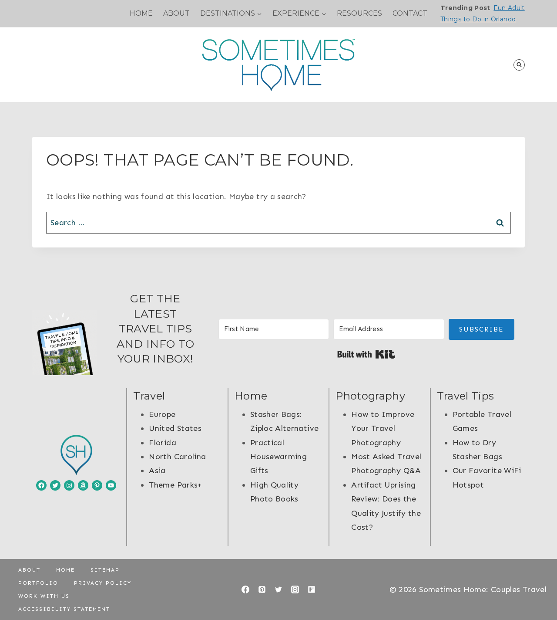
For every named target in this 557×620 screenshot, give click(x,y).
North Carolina (177, 456)
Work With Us (44, 596)
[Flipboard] (311, 589)
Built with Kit (366, 354)
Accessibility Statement (64, 609)
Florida (162, 442)
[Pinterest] (262, 589)
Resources (359, 13)
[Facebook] (245, 589)
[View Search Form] (519, 65)
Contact (410, 13)
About (176, 13)
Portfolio (38, 583)
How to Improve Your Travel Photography (382, 428)
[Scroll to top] (536, 586)
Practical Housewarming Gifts (278, 457)
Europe (162, 414)
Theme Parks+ (175, 485)
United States (175, 428)
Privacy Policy (102, 583)
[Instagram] (295, 589)
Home (141, 13)
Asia (157, 470)
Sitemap (105, 570)
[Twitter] (278, 589)
